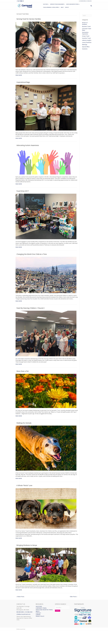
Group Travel (85, 36)
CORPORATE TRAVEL (41, 608)
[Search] (91, 5)
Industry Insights (86, 40)
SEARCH (57, 610)
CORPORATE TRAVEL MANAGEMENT (57, 4)
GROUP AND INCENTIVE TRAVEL (72, 4)
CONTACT (67, 7)
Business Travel (86, 26)
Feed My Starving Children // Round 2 (30, 308)
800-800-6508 (83, 1)
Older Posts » (73, 596)
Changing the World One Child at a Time (31, 254)
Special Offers (86, 46)
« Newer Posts (20, 596)
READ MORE (19, 75)
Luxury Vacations (86, 42)
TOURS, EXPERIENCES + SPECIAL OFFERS (51, 7)
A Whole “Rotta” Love (24, 485)
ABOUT (62, 7)
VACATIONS (45, 4)
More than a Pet (22, 371)
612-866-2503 (89, 1)
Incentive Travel (86, 38)
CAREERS (38, 614)
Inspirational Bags (23, 82)
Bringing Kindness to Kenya (26, 545)
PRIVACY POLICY (40, 616)
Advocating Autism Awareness (27, 145)
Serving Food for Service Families (28, 19)
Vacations (84, 49)
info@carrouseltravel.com (23, 614)
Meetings (84, 44)
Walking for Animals (23, 423)
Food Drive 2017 (22, 191)
